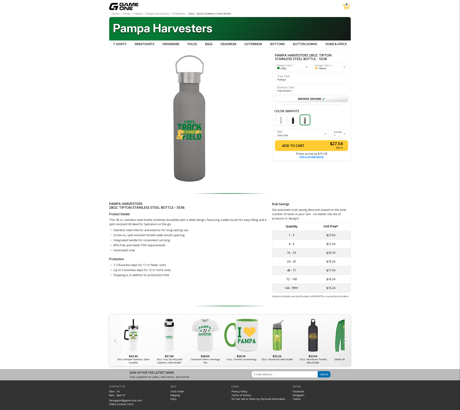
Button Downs (305, 44)
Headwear (228, 44)
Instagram (298, 395)
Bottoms (277, 44)
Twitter (297, 399)
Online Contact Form (121, 404)
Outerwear (253, 44)
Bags (208, 44)
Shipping (175, 395)
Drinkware (170, 44)
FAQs (173, 399)
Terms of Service (241, 395)
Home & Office (336, 44)
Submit (324, 374)
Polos (192, 44)
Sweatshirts (144, 44)
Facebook (298, 391)
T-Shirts (119, 44)
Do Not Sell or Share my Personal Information (258, 399)
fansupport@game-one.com (125, 400)
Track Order (177, 391)
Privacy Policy (239, 391)
